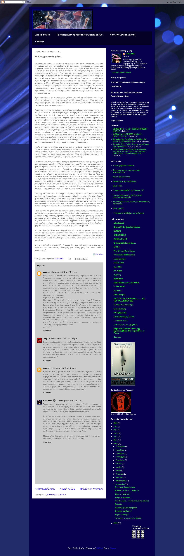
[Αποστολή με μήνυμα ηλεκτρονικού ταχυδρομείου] (76, 259)
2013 (116, 433)
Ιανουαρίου (120, 484)
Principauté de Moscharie (124, 255)
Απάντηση (47, 331)
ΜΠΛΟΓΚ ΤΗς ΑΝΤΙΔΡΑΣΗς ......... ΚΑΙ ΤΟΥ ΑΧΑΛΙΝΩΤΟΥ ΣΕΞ (129, 300)
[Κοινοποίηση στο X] (81, 259)
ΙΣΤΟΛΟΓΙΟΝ (119, 287)
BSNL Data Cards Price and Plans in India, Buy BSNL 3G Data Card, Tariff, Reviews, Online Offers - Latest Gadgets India (130, 151)
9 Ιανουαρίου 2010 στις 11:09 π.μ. (64, 272)
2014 (116, 430)
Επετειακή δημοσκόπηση (125, 487)
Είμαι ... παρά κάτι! (122, 494)
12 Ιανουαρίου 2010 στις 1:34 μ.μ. (64, 339)
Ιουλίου (119, 464)
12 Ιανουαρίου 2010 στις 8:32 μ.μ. (69, 401)
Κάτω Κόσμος (119, 295)
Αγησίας (117, 275)
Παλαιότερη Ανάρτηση (91, 489)
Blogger (113, 548)
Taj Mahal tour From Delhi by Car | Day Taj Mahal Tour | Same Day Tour (129, 140)
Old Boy (117, 247)
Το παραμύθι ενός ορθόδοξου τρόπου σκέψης (80, 35)
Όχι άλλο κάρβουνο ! (123, 511)
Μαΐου (118, 470)
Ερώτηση (118, 504)
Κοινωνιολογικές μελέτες (122, 35)
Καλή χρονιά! (118, 208)
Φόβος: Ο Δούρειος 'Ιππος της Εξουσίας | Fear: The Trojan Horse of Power (129, 331)
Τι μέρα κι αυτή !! (121, 321)
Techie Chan (119, 263)
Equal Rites (117, 186)
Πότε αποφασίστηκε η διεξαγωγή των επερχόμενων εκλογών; (127, 196)
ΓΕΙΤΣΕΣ (39, 41)
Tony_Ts (46, 339)
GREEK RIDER (120, 235)
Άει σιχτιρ (118, 271)
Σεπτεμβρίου (121, 457)
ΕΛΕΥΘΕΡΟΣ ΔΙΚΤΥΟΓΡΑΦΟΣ (126, 283)
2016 (116, 423)
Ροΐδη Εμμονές (120, 313)
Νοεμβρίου (120, 450)
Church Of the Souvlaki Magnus (127, 227)
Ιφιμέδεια (117, 291)
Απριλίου (119, 474)
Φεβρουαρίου (121, 481)
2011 (116, 440)
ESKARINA (47, 401)
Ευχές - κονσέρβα (122, 515)
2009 (116, 523)
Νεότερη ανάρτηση (45, 489)
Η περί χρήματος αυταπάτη (123, 166)
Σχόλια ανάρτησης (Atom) (55, 494)
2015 (116, 426)
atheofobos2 (119, 223)
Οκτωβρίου (120, 453)
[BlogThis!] (78, 259)
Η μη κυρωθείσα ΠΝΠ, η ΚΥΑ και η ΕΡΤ (128, 190)
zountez (46, 272)
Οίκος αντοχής (120, 309)
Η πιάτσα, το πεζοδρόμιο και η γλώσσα (128, 213)
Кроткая (117, 337)
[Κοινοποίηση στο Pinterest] (86, 259)
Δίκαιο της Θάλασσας (121, 177)
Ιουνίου (119, 467)
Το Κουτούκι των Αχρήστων (125, 325)
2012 (116, 437)
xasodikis (118, 267)
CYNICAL (117, 231)
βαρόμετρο (118, 279)
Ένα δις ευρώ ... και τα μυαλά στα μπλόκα (132, 501)
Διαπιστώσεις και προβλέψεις (124, 181)
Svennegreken (120, 259)
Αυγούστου (120, 460)
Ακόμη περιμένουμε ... (124, 497)
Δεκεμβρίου (120, 447)
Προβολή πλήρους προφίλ (121, 72)
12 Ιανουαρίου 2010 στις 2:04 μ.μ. (64, 368)
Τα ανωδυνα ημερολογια (124, 317)
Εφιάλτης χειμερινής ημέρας (126, 508)
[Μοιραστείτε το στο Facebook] (84, 259)
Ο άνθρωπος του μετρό (123, 305)
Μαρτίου (119, 477)
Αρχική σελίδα (42, 35)
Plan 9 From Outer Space (124, 251)
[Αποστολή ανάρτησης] (70, 259)
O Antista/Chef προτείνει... (125, 243)
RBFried (99, 548)
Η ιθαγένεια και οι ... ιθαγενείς (127, 491)
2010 (116, 444)
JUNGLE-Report (120, 239)
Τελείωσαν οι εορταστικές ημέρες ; (128, 518)
